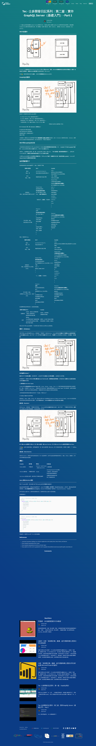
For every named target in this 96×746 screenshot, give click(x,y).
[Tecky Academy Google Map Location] (75, 728)
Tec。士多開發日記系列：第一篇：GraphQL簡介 (32, 151)
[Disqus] (48, 569)
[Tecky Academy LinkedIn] (67, 728)
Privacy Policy (22, 727)
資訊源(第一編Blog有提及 (43, 137)
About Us (85, 3)
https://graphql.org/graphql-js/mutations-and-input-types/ (34, 545)
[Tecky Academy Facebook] (63, 728)
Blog (81, 3)
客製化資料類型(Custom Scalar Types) (55, 388)
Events (72, 3)
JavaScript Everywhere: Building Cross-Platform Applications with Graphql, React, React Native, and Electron (44, 541)
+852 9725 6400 (56, 728)
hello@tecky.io (36, 728)
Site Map (26, 727)
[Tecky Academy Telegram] (71, 728)
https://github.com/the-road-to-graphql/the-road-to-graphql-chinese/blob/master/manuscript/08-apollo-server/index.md (47, 546)
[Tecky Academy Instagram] (65, 728)
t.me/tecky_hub (46, 728)
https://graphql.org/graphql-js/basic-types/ (31, 543)
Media (77, 3)
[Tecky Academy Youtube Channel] (73, 728)
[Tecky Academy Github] (69, 728)
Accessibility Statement (23, 729)
